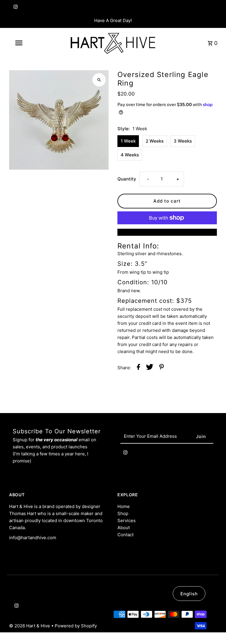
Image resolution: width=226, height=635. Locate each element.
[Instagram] (14, 8)
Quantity (126, 179)
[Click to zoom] (99, 79)
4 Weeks (130, 155)
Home (123, 506)
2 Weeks (155, 141)
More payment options (167, 232)
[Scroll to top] (213, 619)
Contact (125, 534)
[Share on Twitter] (149, 368)
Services (126, 520)
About (123, 527)
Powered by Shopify (76, 626)
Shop (122, 513)
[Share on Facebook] (138, 368)
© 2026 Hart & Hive (30, 626)
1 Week (128, 141)
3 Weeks (183, 141)
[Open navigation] (29, 43)
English (189, 593)
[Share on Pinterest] (161, 368)
